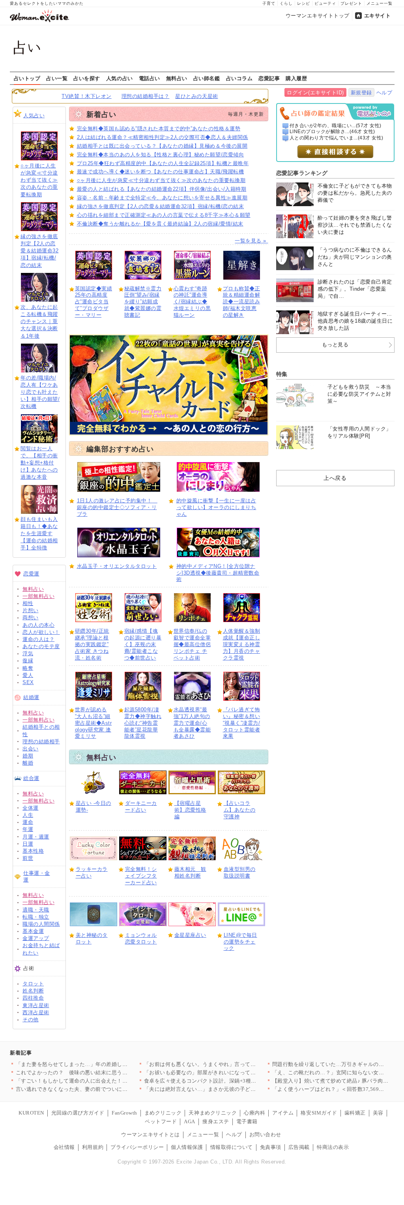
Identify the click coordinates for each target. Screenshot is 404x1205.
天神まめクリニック (213, 1113)
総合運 (31, 778)
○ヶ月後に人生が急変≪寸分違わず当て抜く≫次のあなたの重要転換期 (39, 180)
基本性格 (33, 851)
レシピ (303, 3)
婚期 (27, 756)
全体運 (30, 808)
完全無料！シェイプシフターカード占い (141, 875)
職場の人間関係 (41, 924)
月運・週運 (35, 837)
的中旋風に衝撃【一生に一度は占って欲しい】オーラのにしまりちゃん (216, 507)
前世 (27, 858)
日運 (27, 844)
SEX (28, 682)
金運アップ (35, 938)
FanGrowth (124, 1113)
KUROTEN (31, 1113)
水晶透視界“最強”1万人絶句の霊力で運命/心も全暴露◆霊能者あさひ (192, 723)
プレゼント (351, 3)
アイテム (283, 1113)
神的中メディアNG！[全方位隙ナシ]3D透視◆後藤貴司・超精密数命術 (218, 573)
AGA (189, 1121)
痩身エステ (215, 1121)
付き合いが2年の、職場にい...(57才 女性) (336, 125)
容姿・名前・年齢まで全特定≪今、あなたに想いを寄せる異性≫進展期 (162, 198)
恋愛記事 (269, 78)
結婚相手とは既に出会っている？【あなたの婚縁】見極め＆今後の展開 (162, 146)
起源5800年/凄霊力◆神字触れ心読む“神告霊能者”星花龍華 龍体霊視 (143, 723)
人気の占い (119, 78)
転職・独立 (35, 917)
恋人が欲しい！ (41, 632)
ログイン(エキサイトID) (315, 93)
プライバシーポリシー (137, 1147)
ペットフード (161, 1121)
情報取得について (231, 1147)
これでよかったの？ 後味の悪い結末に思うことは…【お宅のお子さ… (101, 1072)
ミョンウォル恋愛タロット (141, 938)
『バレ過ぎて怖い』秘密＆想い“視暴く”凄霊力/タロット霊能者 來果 (241, 723)
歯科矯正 (355, 1113)
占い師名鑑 (206, 78)
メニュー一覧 (380, 3)
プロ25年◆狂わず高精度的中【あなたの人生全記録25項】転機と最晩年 (163, 163)
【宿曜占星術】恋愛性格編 (190, 810)
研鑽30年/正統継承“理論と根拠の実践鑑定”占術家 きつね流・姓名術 (92, 644)
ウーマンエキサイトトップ (318, 16)
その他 (30, 1020)
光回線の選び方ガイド (78, 1113)
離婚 (27, 763)
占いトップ (27, 78)
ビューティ (325, 3)
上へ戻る (335, 478)
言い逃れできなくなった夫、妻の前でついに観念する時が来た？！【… (101, 1089)
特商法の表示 (333, 1147)
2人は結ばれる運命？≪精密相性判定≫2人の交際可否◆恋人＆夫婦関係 (162, 137)
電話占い (149, 78)
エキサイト (377, 16)
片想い (30, 610)
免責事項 (270, 1147)
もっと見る (335, 345)
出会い (30, 749)
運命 (27, 822)
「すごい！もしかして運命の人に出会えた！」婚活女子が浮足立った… (101, 1081)
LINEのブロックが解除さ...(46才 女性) (332, 131)
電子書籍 (247, 1121)
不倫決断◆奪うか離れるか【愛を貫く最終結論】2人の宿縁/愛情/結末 (160, 224)
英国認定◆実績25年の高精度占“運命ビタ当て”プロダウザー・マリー (93, 302)
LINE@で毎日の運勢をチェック (240, 941)
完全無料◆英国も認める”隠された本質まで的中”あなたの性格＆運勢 (159, 129)
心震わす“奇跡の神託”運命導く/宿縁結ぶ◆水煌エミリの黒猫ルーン (192, 302)
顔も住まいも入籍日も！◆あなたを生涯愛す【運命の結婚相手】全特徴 (39, 533)
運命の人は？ (38, 639)
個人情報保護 (187, 1147)
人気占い (34, 115)
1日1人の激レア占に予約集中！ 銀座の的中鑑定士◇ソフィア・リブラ (117, 507)
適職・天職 (35, 910)
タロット (33, 984)
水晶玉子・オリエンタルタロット (117, 566)
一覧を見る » (251, 241)
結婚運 (31, 697)
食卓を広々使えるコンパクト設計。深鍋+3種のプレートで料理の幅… (227, 1081)
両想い (30, 617)
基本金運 (33, 931)
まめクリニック (163, 1113)
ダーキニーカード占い (141, 806)
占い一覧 (56, 78)
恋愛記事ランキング (302, 173)
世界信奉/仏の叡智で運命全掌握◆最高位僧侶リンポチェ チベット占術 (192, 644)
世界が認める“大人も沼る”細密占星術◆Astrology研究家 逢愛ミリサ (93, 723)
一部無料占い (38, 596)
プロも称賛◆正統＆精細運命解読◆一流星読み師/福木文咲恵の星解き (241, 302)
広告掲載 (299, 1147)
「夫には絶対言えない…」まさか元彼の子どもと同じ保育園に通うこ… (229, 1089)
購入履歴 (296, 78)
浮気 (27, 653)
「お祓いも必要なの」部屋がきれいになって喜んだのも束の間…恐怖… (229, 1072)
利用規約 (92, 1147)
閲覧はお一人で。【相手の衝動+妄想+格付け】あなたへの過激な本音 (39, 463)
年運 (27, 829)
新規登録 (361, 93)
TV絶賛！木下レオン (86, 96)
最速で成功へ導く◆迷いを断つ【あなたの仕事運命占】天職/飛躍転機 (160, 172)
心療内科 (254, 1113)
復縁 (27, 661)
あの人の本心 (38, 625)
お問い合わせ (265, 1134)
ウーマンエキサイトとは (150, 1134)
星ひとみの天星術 (196, 96)
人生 (27, 815)
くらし (286, 3)
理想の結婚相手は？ (146, 96)
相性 (27, 603)
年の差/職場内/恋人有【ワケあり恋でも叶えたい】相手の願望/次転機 (40, 392)
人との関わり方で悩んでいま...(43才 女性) (336, 138)
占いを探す (86, 78)
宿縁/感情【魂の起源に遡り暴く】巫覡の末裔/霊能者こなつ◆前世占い (143, 644)
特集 (282, 374)
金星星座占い (190, 935)
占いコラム (239, 78)
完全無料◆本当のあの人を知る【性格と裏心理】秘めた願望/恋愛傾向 (160, 155)
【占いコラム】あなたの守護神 (240, 810)
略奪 (27, 668)
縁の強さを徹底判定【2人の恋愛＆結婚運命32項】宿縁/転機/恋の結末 (39, 250)
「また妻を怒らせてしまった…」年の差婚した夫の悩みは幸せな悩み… (101, 1064)
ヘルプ (384, 93)
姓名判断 (33, 991)
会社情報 (64, 1147)
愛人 (27, 675)
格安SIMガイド (319, 1113)
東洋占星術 (35, 1005)
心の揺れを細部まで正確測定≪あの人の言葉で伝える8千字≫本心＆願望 (164, 215)
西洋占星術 (35, 1012)
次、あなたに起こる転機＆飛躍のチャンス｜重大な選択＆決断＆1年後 (39, 321)
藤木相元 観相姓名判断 (190, 872)
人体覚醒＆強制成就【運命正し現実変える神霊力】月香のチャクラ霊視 (241, 644)
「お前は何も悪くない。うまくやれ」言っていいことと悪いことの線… (229, 1064)
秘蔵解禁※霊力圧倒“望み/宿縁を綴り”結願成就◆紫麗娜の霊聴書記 (143, 302)
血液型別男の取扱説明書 (240, 872)
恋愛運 (31, 574)
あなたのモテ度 (41, 646)
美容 (378, 1113)
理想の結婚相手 (41, 741)
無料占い (176, 78)
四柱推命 (33, 998)
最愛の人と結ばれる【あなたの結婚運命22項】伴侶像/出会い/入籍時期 (162, 189)
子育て (268, 3)
